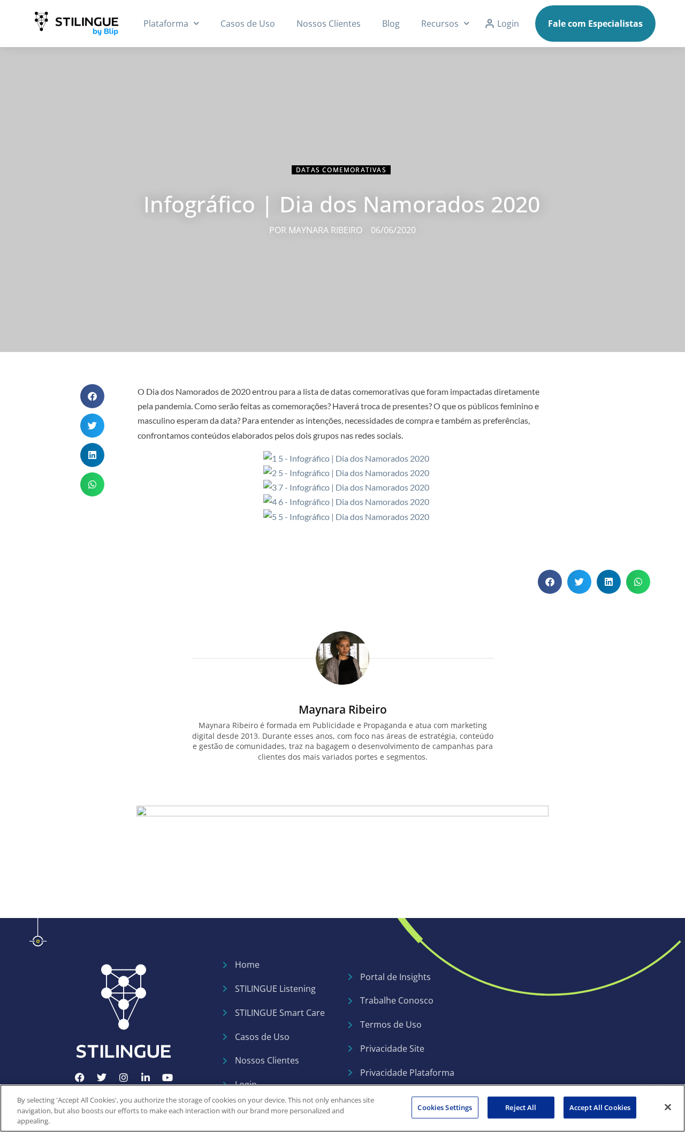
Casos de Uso (247, 23)
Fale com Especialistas (595, 23)
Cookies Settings (444, 1107)
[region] (342, 1108)
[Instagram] (123, 1077)
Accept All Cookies (599, 1107)
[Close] (668, 1107)
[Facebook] (79, 1077)
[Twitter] (101, 1077)
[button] (92, 396)
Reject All (520, 1107)
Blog (391, 23)
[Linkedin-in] (145, 1077)
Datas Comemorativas (341, 169)
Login (508, 23)
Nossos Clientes (328, 23)
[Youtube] (167, 1077)
